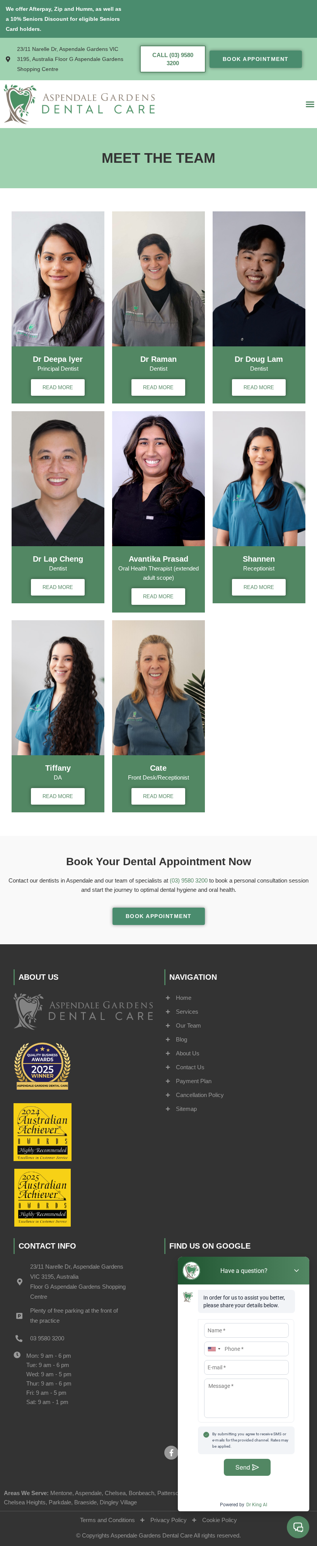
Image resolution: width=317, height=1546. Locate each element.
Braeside (85, 1502)
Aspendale (88, 1493)
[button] (310, 104)
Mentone (61, 1493)
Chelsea (115, 1493)
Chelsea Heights (25, 1502)
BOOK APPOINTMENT (256, 59)
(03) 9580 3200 (189, 880)
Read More (58, 387)
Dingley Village (118, 1502)
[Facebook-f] (171, 1453)
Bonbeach (141, 1493)
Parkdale (60, 1502)
